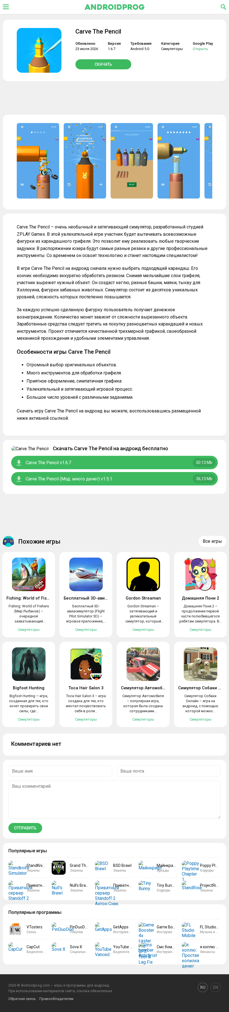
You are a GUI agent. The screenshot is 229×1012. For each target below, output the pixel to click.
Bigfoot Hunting (28, 687)
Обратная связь (22, 999)
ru (202, 987)
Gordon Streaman (143, 598)
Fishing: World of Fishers (31, 598)
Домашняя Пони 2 (200, 598)
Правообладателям (56, 999)
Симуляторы (172, 49)
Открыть (200, 49)
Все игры (212, 541)
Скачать (103, 64)
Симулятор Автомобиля (145, 687)
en (215, 987)
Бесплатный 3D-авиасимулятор (97, 598)
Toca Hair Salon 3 (86, 687)
